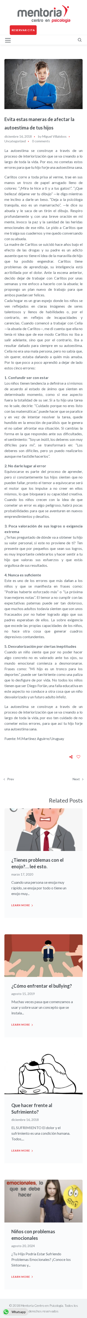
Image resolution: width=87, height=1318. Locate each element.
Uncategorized (15, 141)
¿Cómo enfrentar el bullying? (41, 986)
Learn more (20, 905)
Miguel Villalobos (54, 136)
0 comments (41, 141)
